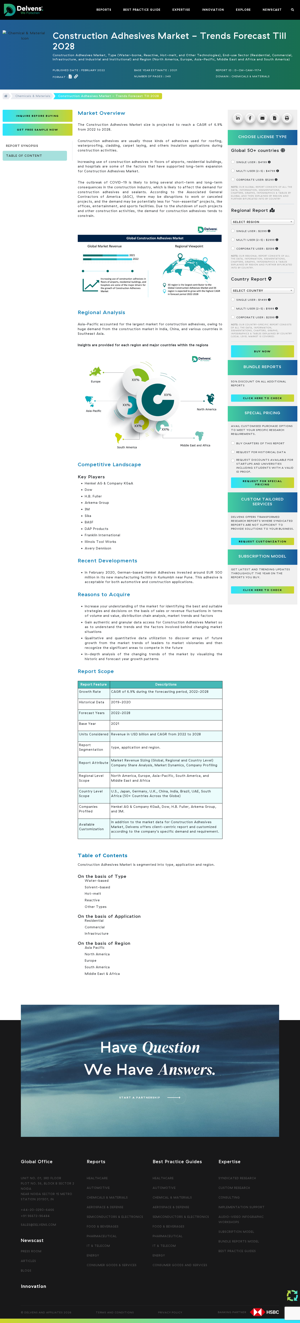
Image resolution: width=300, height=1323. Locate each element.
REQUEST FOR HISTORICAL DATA (261, 452)
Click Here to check (262, 398)
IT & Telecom (98, 1245)
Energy (93, 1255)
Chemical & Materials (172, 1197)
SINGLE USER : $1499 (252, 299)
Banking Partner (232, 1312)
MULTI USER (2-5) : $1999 (255, 308)
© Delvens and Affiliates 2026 (46, 1312)
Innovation (33, 1286)
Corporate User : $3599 (255, 248)
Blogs (26, 1270)
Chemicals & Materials (33, 96)
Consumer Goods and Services (180, 1265)
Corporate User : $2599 (256, 317)
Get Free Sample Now (37, 129)
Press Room (31, 1251)
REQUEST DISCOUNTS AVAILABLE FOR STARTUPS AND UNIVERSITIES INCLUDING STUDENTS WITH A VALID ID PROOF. (265, 465)
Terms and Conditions (115, 1312)
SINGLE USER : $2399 (252, 231)
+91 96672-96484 (35, 1216)
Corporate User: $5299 (255, 179)
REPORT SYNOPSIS (22, 146)
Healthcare (97, 1178)
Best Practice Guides (237, 1251)
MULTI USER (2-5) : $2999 (256, 239)
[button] (104, 10)
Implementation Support (242, 1207)
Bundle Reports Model (239, 1241)
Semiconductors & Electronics (115, 1217)
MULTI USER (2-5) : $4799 (256, 171)
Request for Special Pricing (262, 482)
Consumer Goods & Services (112, 1265)
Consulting (229, 1197)
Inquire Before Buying (37, 115)
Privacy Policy (170, 1312)
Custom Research (234, 1188)
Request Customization (262, 541)
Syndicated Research (237, 1178)
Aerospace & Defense (105, 1207)
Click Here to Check (262, 590)
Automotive (98, 1188)
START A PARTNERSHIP (139, 1097)
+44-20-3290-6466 (37, 1209)
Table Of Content (24, 156)
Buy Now (262, 351)
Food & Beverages (103, 1226)
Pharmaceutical (102, 1236)
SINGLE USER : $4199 (252, 162)
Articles (28, 1261)
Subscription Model (236, 1231)
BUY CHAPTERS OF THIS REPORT (260, 443)
